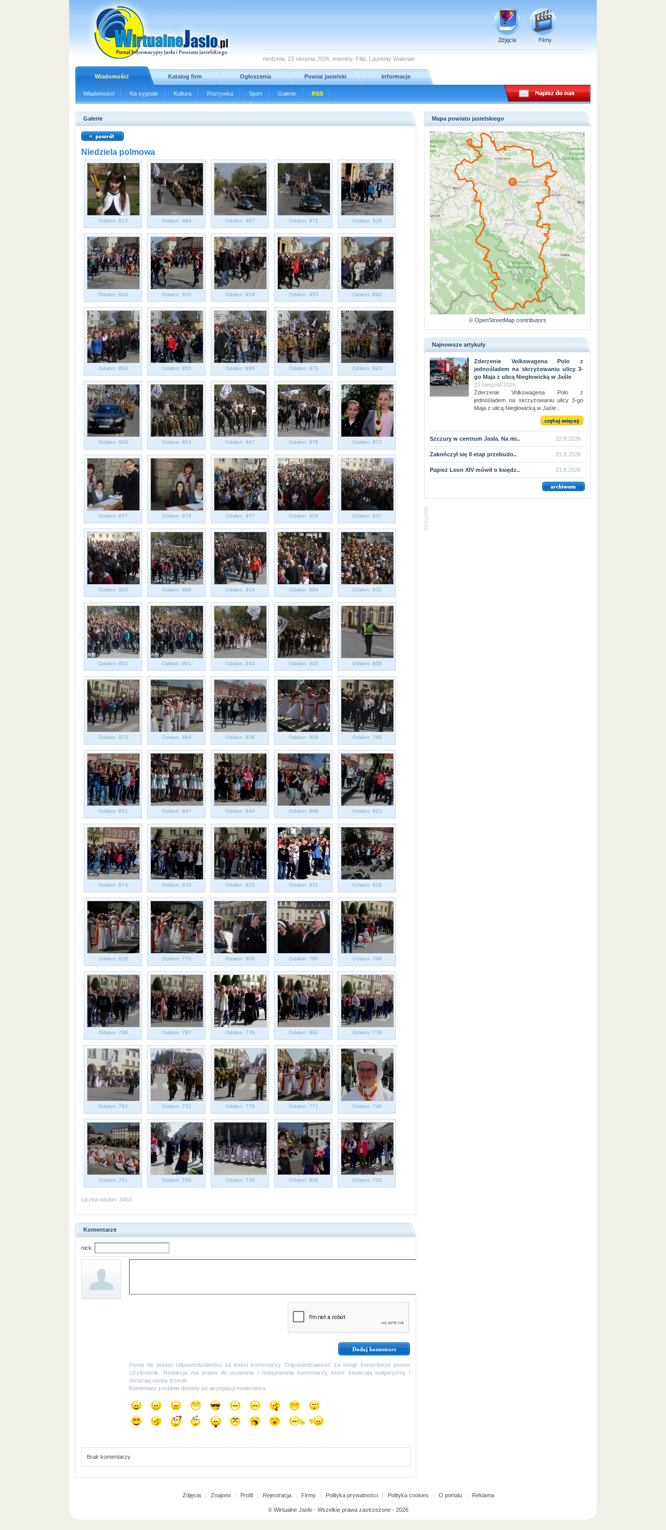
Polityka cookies (408, 1495)
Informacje (396, 76)
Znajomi (220, 1495)
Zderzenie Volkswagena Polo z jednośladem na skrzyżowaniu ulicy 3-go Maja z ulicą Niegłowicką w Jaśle (528, 369)
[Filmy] (543, 26)
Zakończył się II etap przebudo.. (473, 454)
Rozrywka (220, 93)
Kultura (182, 93)
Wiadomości (112, 76)
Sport (255, 93)
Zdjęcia (192, 1495)
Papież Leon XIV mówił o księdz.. (475, 470)
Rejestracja (277, 1495)
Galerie (287, 93)
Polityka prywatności (352, 1495)
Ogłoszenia (255, 76)
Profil (246, 1495)
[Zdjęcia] (507, 26)
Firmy (308, 1495)
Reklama (483, 1495)
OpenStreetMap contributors (510, 320)
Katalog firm (185, 76)
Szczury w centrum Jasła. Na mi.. (475, 439)
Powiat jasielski (325, 76)
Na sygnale (144, 93)
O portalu (450, 1495)
